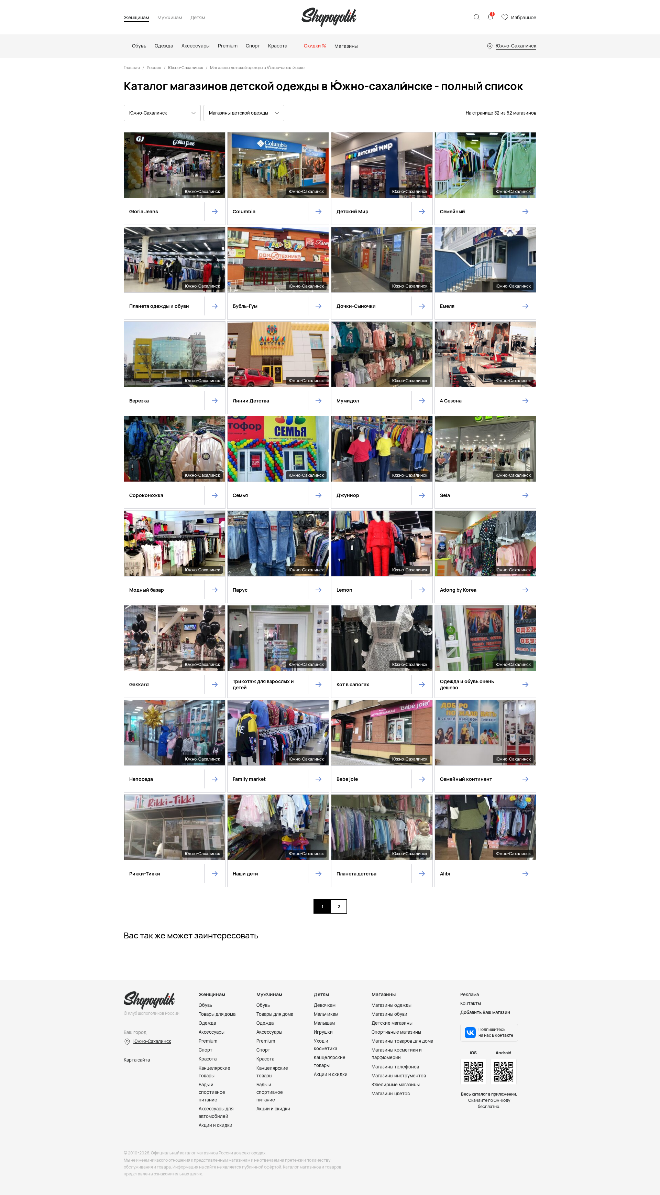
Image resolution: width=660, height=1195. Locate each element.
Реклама (469, 994)
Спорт (205, 1050)
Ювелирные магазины (396, 1084)
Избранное (523, 17)
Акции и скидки (215, 1125)
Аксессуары (211, 1032)
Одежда (207, 1023)
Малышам (324, 1023)
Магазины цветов (391, 1093)
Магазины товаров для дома (402, 1041)
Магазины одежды (391, 1005)
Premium (208, 1041)
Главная (132, 68)
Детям (197, 18)
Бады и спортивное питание (212, 1092)
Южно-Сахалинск (185, 68)
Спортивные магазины (396, 1032)
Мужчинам (169, 18)
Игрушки (323, 1032)
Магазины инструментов (399, 1076)
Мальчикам (326, 1014)
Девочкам (325, 1005)
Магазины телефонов (395, 1067)
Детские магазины (392, 1023)
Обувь (205, 1005)
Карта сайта (137, 1060)
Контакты (470, 1003)
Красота (208, 1059)
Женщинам (136, 18)
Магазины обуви (389, 1014)
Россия (154, 68)
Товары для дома (217, 1014)
